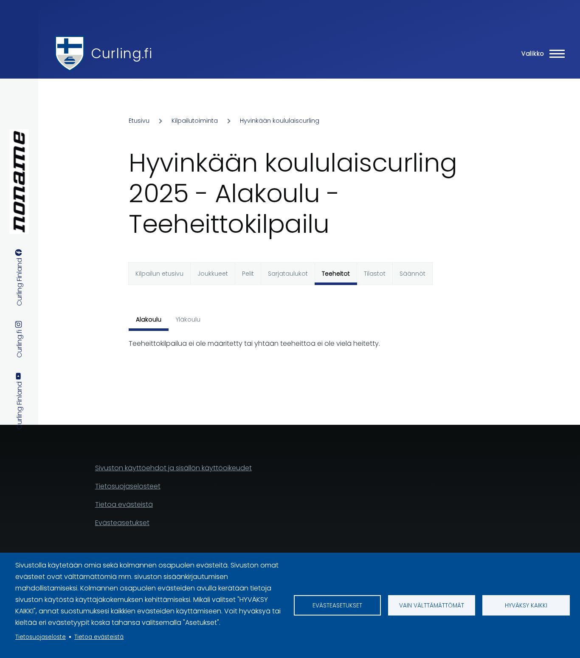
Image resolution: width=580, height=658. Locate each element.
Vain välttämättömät (431, 606)
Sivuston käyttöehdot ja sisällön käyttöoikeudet (173, 468)
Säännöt (412, 273)
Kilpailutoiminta (195, 120)
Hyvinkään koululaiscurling (279, 120)
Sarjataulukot (288, 273)
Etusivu (139, 120)
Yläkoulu (188, 319)
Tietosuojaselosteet (127, 486)
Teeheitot (336, 273)
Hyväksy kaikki (526, 606)
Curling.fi (121, 53)
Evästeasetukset (337, 606)
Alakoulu (148, 319)
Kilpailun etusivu (159, 273)
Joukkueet (212, 273)
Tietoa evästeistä (99, 637)
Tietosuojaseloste (40, 637)
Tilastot (375, 273)
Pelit (248, 273)
